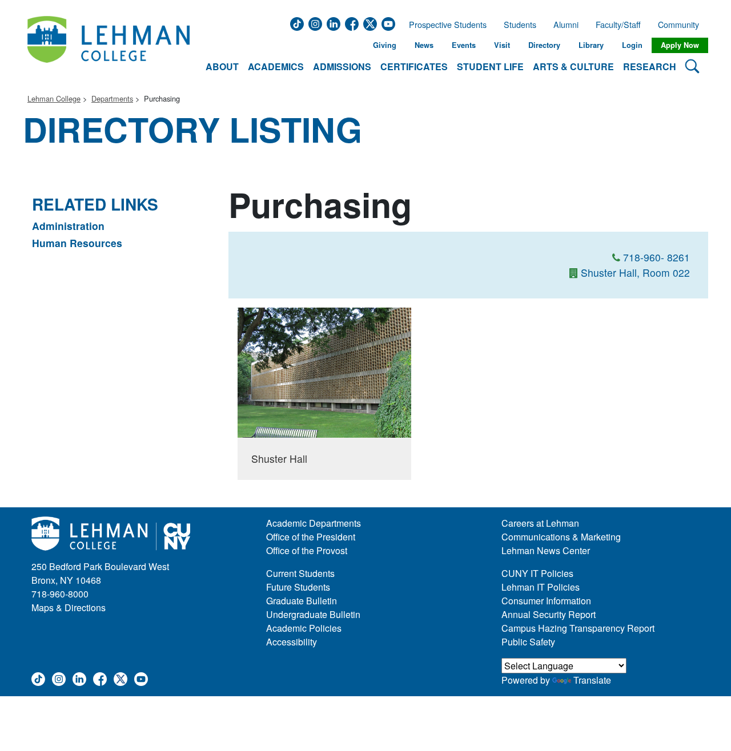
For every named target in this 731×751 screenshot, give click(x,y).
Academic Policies (304, 628)
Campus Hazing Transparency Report (577, 628)
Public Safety (528, 641)
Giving (384, 45)
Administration (68, 226)
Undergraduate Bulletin (313, 614)
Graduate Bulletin (301, 600)
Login (632, 45)
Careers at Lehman (540, 523)
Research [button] (649, 66)
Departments (112, 98)
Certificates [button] (414, 66)
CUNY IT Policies (537, 573)
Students (520, 24)
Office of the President (310, 536)
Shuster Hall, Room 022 (635, 272)
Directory (544, 45)
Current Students (300, 573)
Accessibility (291, 641)
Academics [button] (276, 66)
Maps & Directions (68, 607)
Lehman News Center (545, 550)
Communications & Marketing (561, 536)
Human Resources (77, 243)
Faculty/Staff (618, 24)
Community (682, 24)
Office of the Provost (306, 550)
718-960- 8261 (656, 257)
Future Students (298, 586)
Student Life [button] (490, 66)
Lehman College (54, 98)
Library (591, 45)
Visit (502, 45)
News (424, 45)
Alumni (566, 24)
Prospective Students (444, 24)
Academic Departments (313, 523)
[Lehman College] (108, 45)
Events (464, 45)
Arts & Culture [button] (573, 66)
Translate (592, 680)
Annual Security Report (548, 614)
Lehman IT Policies (540, 586)
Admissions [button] (342, 66)
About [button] (222, 66)
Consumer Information (546, 600)
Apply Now (680, 45)
